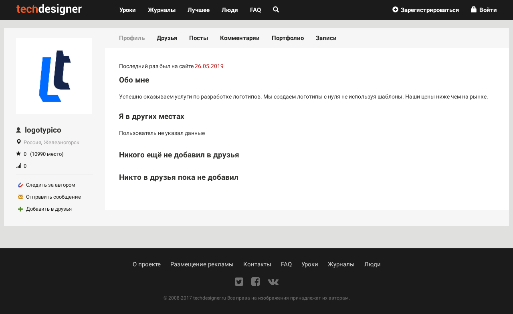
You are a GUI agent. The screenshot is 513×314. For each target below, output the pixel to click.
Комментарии (240, 38)
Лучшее (199, 10)
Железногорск (61, 142)
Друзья (167, 38)
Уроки (130, 10)
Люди (230, 10)
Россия (32, 142)
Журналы (341, 264)
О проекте (147, 264)
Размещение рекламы (202, 264)
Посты (198, 38)
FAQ (255, 10)
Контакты (257, 264)
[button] (425, 10)
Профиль (132, 38)
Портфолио (288, 38)
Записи (326, 38)
